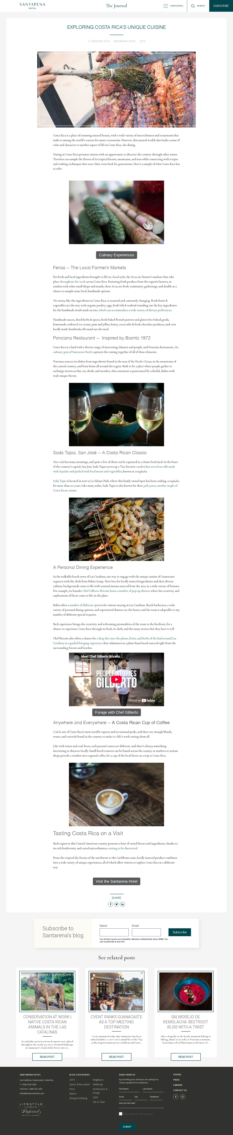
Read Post (47, 1056)
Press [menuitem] (176, 1079)
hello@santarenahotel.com (32, 1093)
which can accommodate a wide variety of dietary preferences (135, 310)
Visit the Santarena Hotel (116, 881)
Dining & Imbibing (78, 1098)
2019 (143, 41)
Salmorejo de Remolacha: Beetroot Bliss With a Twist (185, 1022)
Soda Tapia (59, 481)
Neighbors (98, 1079)
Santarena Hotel (124, 41)
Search (201, 6)
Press (72, 1088)
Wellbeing (98, 1084)
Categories (176, 6)
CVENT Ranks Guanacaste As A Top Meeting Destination (116, 1022)
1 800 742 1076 (35, 1089)
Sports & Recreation (79, 1084)
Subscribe (221, 5)
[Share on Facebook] (110, 904)
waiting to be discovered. (123, 848)
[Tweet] (116, 904)
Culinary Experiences (116, 255)
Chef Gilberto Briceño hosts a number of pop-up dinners (117, 591)
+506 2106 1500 (29, 1084)
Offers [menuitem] (177, 1074)
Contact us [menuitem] (180, 1090)
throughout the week (72, 281)
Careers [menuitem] (177, 1085)
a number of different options (85, 605)
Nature (72, 1093)
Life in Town (99, 1101)
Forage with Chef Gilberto (116, 712)
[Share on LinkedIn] (122, 904)
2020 (95, 1097)
